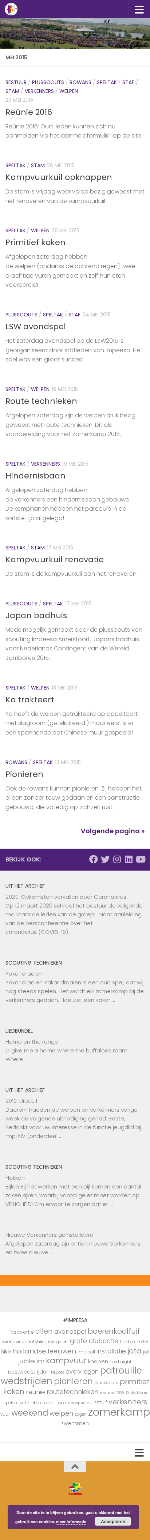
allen (44, 1331)
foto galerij (58, 1342)
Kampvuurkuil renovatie (54, 559)
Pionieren (24, 774)
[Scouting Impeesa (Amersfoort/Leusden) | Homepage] (13, 9)
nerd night (120, 1362)
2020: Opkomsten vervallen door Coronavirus (65, 897)
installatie (111, 1351)
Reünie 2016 (28, 112)
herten (143, 1342)
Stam (12, 91)
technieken (30, 1403)
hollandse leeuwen (44, 1351)
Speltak (107, 82)
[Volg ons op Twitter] (105, 859)
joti (146, 1352)
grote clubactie (94, 1340)
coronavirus (13, 1342)
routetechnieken (72, 1391)
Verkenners (39, 91)
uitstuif (98, 1402)
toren (62, 1403)
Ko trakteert (29, 699)
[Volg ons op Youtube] (140, 859)
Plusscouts (48, 82)
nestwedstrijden (29, 1371)
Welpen (68, 91)
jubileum (31, 1361)
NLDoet (57, 1372)
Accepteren (113, 1521)
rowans (107, 1393)
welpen (61, 1413)
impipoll (86, 1352)
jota (134, 1351)
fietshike (37, 1341)
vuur (5, 1414)
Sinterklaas (136, 1393)
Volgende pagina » (113, 830)
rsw (120, 1392)
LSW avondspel (35, 326)
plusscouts (106, 1383)
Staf (128, 82)
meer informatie (71, 1521)
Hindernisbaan (35, 475)
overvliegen (82, 1371)
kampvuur (66, 1360)
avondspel (70, 1331)
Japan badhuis (36, 615)
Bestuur (16, 82)
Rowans (80, 82)
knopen (98, 1361)
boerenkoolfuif (114, 1331)
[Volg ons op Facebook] (93, 859)
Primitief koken (35, 242)
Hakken (15, 1178)
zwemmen (75, 1423)
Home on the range (31, 1041)
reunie (35, 1391)
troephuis (80, 1403)
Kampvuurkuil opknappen (58, 177)
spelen (10, 1403)
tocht (49, 1402)
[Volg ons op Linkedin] (128, 859)
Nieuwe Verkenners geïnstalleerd (49, 1235)
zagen (81, 1414)
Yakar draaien (24, 973)
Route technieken (41, 401)
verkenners (127, 1402)
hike (6, 1351)
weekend (29, 1413)
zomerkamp (119, 1411)
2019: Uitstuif (21, 1101)
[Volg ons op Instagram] (116, 859)
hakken (127, 1342)
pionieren (73, 1381)
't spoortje (22, 1332)
